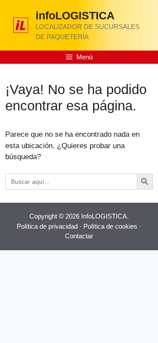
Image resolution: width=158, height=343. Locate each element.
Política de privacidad (47, 226)
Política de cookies (110, 226)
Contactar (79, 236)
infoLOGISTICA (75, 15)
